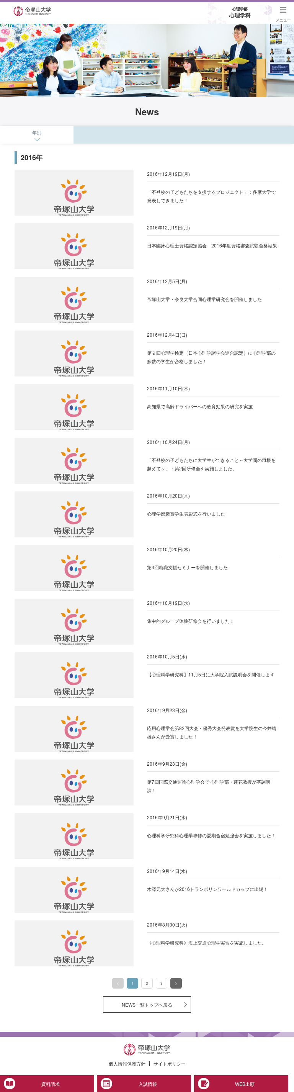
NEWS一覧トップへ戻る (147, 1004)
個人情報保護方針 (127, 1063)
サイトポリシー (170, 1063)
